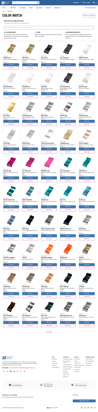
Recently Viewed (91, 7)
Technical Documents (65, 371)
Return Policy (77, 363)
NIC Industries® (89, 361)
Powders (54, 361)
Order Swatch (11, 67)
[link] (10, 11)
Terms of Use (77, 369)
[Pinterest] (21, 371)
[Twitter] (7, 371)
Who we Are (77, 359)
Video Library (66, 374)
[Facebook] (3, 371)
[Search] (38, 2)
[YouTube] (10, 371)
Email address (75, 394)
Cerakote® (88, 363)
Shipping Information (79, 365)
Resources (57, 7)
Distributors (65, 377)
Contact (76, 361)
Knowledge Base (67, 369)
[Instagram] (17, 371)
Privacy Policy (77, 367)
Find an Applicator (67, 365)
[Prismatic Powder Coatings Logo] (6, 2)
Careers (76, 371)
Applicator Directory (67, 367)
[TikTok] (24, 371)
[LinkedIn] (14, 371)
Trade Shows (89, 359)
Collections (54, 359)
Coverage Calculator (68, 359)
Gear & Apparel (55, 367)
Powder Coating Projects (66, 361)
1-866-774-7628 (14, 368)
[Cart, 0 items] (94, 2)
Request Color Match (89, 15)
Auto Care (88, 365)
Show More (49, 331)
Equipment (54, 365)
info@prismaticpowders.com (28, 368)
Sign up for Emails (85, 400)
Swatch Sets (55, 363)
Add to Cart (11, 64)
